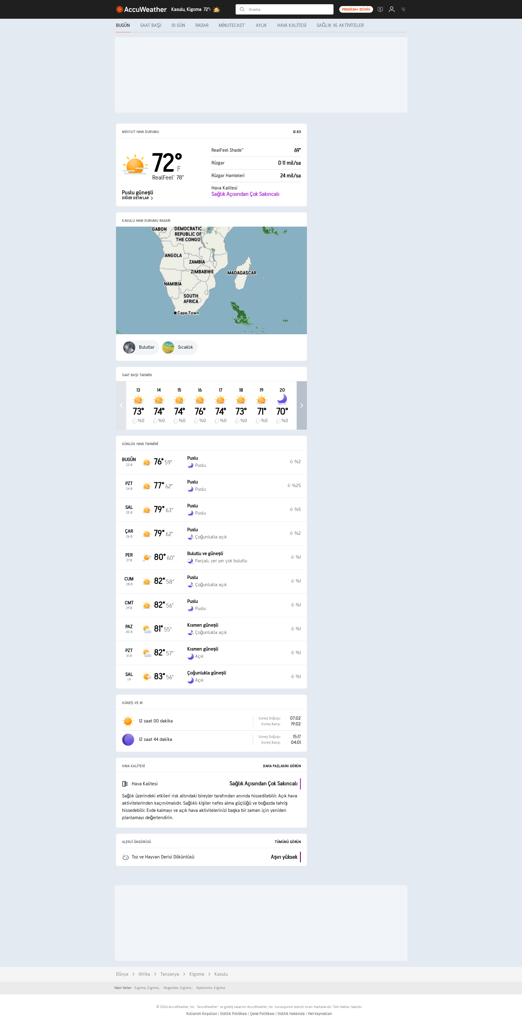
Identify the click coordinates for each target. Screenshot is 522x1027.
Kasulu (221, 974)
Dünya (122, 974)
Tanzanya (169, 974)
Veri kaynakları (320, 1013)
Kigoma (196, 974)
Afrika (144, 974)
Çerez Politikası (263, 1013)
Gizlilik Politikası (234, 1013)
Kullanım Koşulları (202, 1013)
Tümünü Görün (288, 842)
